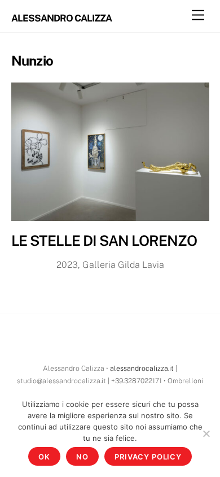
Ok (44, 456)
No (82, 456)
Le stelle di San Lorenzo (104, 240)
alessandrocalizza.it (142, 368)
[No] (206, 433)
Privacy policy (148, 456)
